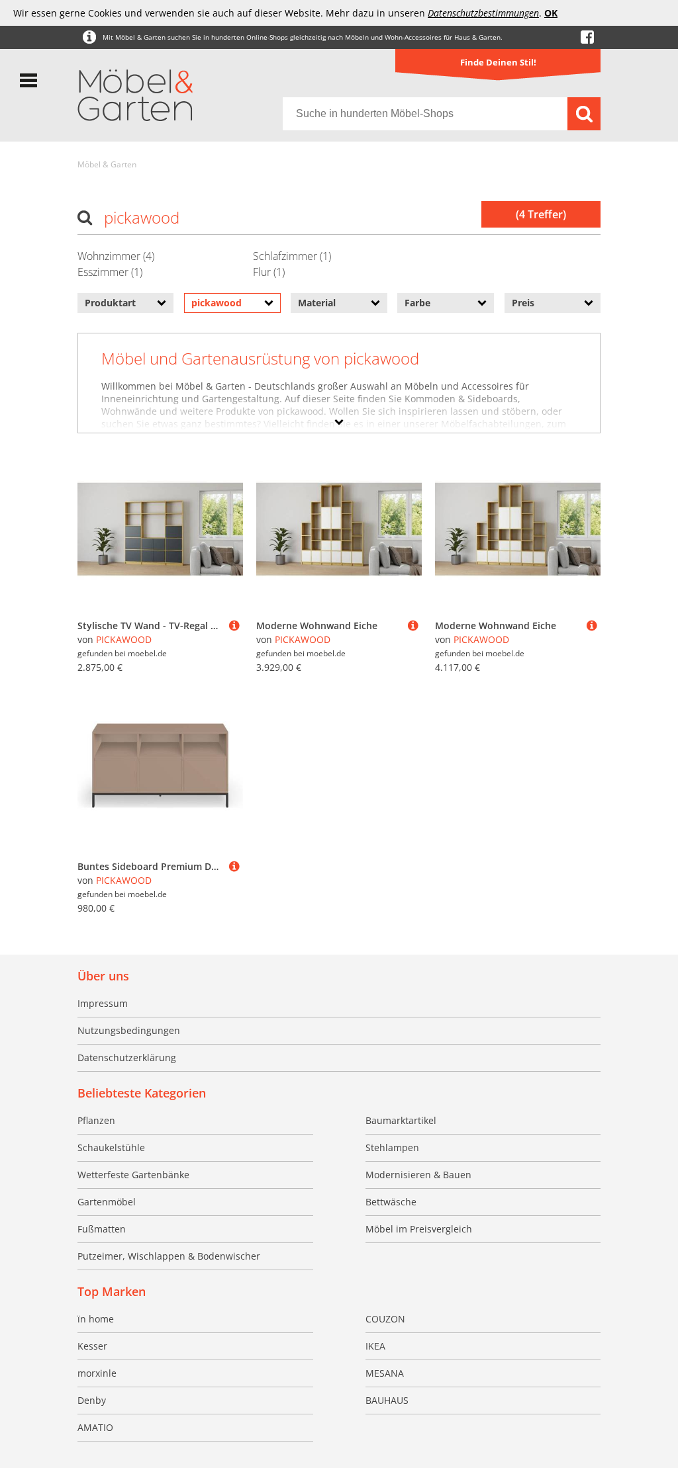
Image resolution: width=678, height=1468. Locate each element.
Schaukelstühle (111, 1147)
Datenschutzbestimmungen (483, 13)
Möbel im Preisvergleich (418, 1229)
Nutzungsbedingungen (128, 1030)
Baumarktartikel (400, 1120)
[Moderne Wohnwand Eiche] (413, 625)
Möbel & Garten (106, 164)
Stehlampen (392, 1147)
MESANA (384, 1373)
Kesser (92, 1346)
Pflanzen (96, 1120)
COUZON (385, 1319)
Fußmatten (101, 1229)
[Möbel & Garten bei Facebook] (587, 37)
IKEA (375, 1346)
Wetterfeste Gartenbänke (133, 1174)
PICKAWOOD (124, 639)
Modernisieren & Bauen (418, 1174)
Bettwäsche (390, 1201)
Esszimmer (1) (109, 272)
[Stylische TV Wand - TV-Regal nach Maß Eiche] (234, 625)
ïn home (95, 1319)
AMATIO (95, 1427)
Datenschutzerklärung (126, 1057)
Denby (91, 1400)
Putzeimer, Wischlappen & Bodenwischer (168, 1256)
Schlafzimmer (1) (292, 256)
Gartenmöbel (106, 1201)
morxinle (97, 1373)
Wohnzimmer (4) (115, 256)
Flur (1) (269, 272)
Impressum (102, 1003)
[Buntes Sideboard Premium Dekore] (234, 866)
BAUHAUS (387, 1400)
